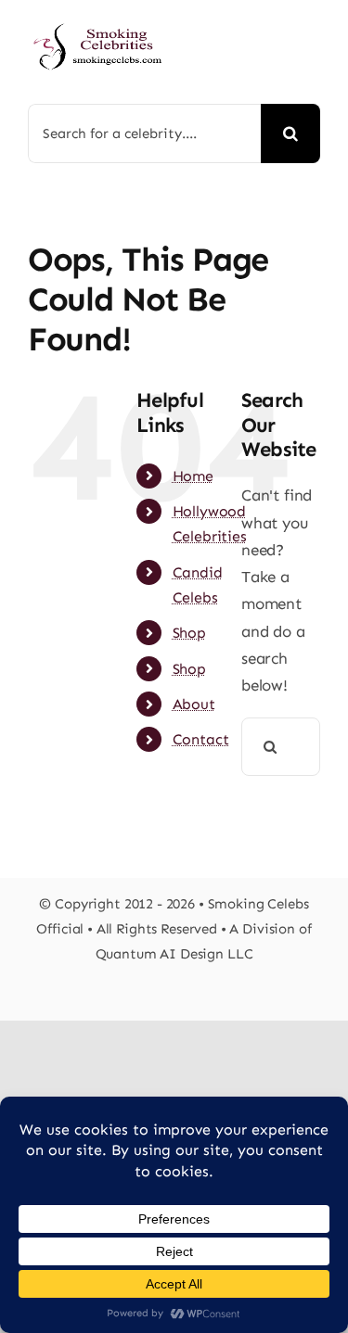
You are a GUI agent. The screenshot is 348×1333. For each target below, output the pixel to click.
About (194, 704)
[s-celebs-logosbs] (98, 18)
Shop (189, 632)
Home (193, 476)
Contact (201, 739)
